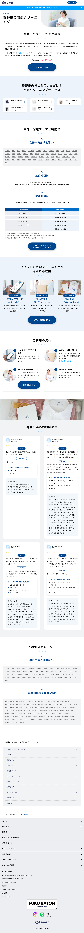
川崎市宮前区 (42, 710)
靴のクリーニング (44, 109)
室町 (70, 160)
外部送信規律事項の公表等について (12, 879)
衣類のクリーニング (17, 101)
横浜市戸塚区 (42, 704)
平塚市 (48, 713)
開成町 (59, 719)
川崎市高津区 (20, 710)
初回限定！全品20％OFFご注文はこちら (42, 7)
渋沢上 (68, 151)
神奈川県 (19, 814)
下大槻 (7, 154)
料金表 (9, 755)
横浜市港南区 (53, 704)
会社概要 (4, 893)
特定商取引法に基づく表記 (10, 882)
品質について (11, 765)
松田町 (46, 719)
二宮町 (27, 719)
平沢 (73, 157)
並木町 (14, 157)
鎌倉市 (54, 713)
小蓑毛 (51, 151)
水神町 (19, 154)
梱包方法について (65, 361)
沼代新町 (34, 157)
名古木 (7, 157)
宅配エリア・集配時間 (10, 837)
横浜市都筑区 (50, 707)
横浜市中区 (42, 701)
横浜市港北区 (31, 704)
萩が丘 (41, 157)
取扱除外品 (10, 798)
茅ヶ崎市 (8, 716)
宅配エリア (10, 760)
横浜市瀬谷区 (9, 707)
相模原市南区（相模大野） (27, 713)
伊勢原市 (42, 716)
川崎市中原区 (9, 710)
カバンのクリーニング (71, 101)
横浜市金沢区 (20, 704)
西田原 (27, 157)
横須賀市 (41, 713)
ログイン (73, 2)
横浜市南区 (51, 701)
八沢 (47, 157)
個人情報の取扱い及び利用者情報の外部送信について (18, 875)
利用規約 (10, 803)
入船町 (7, 151)
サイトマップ (6, 896)
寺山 (65, 154)
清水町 (74, 151)
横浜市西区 (32, 701)
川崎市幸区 (72, 707)
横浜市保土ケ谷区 (63, 701)
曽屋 (31, 154)
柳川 (75, 160)
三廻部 (47, 160)
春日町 (24, 151)
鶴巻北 (60, 154)
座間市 (57, 716)
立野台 (37, 154)
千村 (42, 154)
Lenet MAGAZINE (9, 859)
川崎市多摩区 (31, 710)
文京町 (7, 160)
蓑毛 (65, 160)
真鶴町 (72, 719)
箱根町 (66, 719)
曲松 (34, 160)
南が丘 (53, 160)
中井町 (33, 719)
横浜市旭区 (64, 704)
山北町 (53, 719)
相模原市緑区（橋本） (67, 710)
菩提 (13, 160)
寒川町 (14, 719)
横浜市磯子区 (9, 704)
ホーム (5, 814)
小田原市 (68, 713)
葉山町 (7, 719)
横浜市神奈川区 (21, 701)
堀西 (29, 160)
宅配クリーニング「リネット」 (28, 53)
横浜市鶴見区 (9, 701)
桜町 (57, 151)
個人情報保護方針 (7, 872)
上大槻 (38, 151)
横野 (6, 163)
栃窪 (75, 154)
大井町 (40, 719)
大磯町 (20, 719)
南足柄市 (65, 716)
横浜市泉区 (29, 707)
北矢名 (45, 151)
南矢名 (60, 160)
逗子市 (15, 716)
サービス (5, 826)
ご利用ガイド (11, 771)
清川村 (22, 722)
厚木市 (28, 716)
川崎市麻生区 (53, 710)
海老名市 (50, 716)
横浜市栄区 (20, 707)
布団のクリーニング (44, 101)
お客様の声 (10, 787)
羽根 (52, 157)
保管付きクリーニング (17, 109)
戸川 (70, 154)
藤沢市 (61, 713)
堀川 (18, 160)
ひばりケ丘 (66, 157)
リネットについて (9, 848)
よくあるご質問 (12, 792)
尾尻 (13, 151)
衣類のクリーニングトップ (16, 749)
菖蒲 (13, 154)
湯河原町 (8, 722)
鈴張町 (25, 154)
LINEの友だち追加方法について (11, 889)
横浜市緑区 (73, 704)
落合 (18, 151)
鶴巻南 (53, 154)
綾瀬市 (72, 716)
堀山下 (24, 160)
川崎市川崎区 (61, 707)
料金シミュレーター (13, 782)
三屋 (62, 151)
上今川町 (31, 151)
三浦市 (22, 716)
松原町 (40, 160)
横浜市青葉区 (39, 707)
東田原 (58, 157)
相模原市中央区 (10, 713)
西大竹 (20, 157)
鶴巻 (47, 154)
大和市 (35, 716)
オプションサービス (13, 776)
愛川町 (15, 722)
